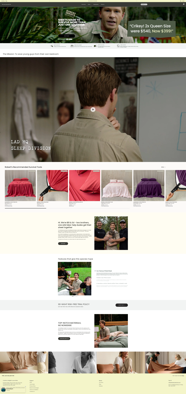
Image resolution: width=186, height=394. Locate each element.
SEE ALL (162, 167)
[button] (73, 296)
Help (180, 1)
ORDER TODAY (121, 305)
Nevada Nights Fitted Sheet (11, 388)
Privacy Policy (32, 386)
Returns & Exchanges (34, 387)
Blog (6, 1)
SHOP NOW (66, 36)
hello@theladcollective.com (174, 382)
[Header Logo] (6, 4)
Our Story (3, 1)
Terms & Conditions (34, 389)
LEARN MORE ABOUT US (64, 338)
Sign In (183, 1)
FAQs (31, 382)
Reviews (101, 386)
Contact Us (32, 391)
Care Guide (32, 384)
